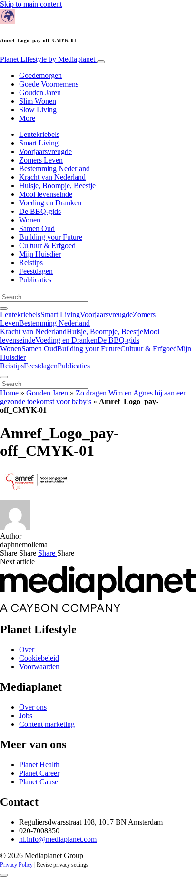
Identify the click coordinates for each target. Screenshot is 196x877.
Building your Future (50, 237)
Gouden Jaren (40, 92)
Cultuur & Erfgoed (47, 245)
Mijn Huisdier (40, 254)
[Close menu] (4, 377)
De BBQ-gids (40, 211)
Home (9, 393)
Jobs (25, 716)
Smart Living (39, 143)
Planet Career (39, 773)
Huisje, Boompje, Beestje (57, 186)
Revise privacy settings (62, 864)
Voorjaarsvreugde (45, 151)
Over (26, 650)
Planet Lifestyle (47, 59)
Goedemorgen (40, 75)
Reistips (31, 263)
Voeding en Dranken (50, 203)
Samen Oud (37, 228)
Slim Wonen (37, 101)
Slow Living (38, 110)
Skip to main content (31, 4)
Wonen (29, 220)
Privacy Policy (16, 864)
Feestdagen (36, 271)
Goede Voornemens (48, 84)
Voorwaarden (39, 667)
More (27, 118)
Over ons (33, 707)
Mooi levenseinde (45, 194)
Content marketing (47, 724)
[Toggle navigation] (101, 61)
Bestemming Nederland (54, 168)
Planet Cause (38, 782)
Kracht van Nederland (52, 177)
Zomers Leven (41, 160)
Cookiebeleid (39, 658)
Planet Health (39, 765)
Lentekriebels (39, 134)
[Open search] (4, 308)
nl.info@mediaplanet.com (58, 839)
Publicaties (35, 280)
